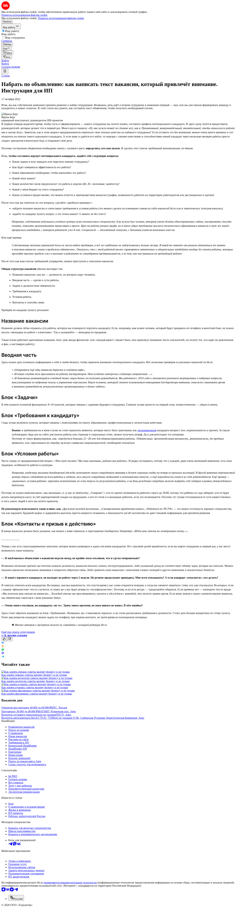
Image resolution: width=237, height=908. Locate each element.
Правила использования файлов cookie (61, 18)
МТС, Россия (59, 707)
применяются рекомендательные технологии (70, 882)
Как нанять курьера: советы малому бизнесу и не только (34, 687)
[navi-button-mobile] (4, 71)
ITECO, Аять (63, 714)
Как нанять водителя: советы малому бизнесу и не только (35, 681)
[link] (7, 52)
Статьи (5, 75)
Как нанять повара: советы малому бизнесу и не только (34, 674)
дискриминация (146, 430)
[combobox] (16, 898)
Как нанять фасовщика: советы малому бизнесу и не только (36, 693)
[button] (5, 60)
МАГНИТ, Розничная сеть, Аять (57, 711)
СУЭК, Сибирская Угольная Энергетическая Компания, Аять (107, 717)
